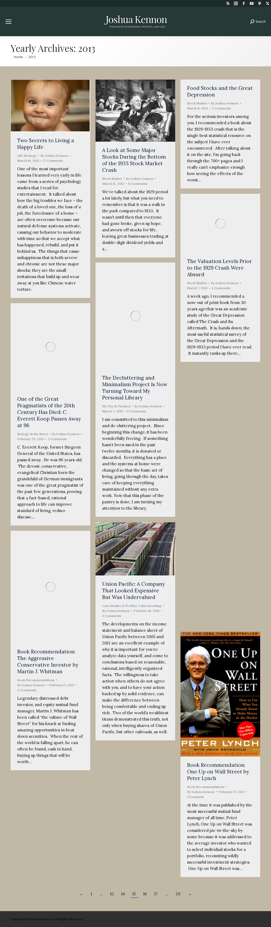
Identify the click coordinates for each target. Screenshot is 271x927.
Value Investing (149, 606)
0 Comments (27, 690)
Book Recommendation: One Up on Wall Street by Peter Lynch (218, 771)
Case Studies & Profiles (119, 606)
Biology (23, 434)
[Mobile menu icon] (8, 22)
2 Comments (221, 108)
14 (123, 893)
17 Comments (53, 161)
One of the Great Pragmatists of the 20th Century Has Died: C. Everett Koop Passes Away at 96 (49, 412)
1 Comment (195, 797)
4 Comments (221, 288)
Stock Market (112, 179)
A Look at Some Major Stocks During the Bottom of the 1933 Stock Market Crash (134, 160)
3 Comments (57, 439)
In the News (39, 434)
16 (145, 893)
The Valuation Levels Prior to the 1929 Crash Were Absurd (219, 268)
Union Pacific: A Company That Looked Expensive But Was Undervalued (133, 590)
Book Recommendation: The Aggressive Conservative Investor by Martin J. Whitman (47, 661)
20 (178, 893)
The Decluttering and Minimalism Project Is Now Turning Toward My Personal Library (134, 388)
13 (112, 893)
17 (156, 893)
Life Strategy (27, 156)
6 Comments (136, 411)
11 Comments (137, 184)
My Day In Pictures (116, 406)
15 (134, 893)
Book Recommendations (205, 536)
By (54, 156)
